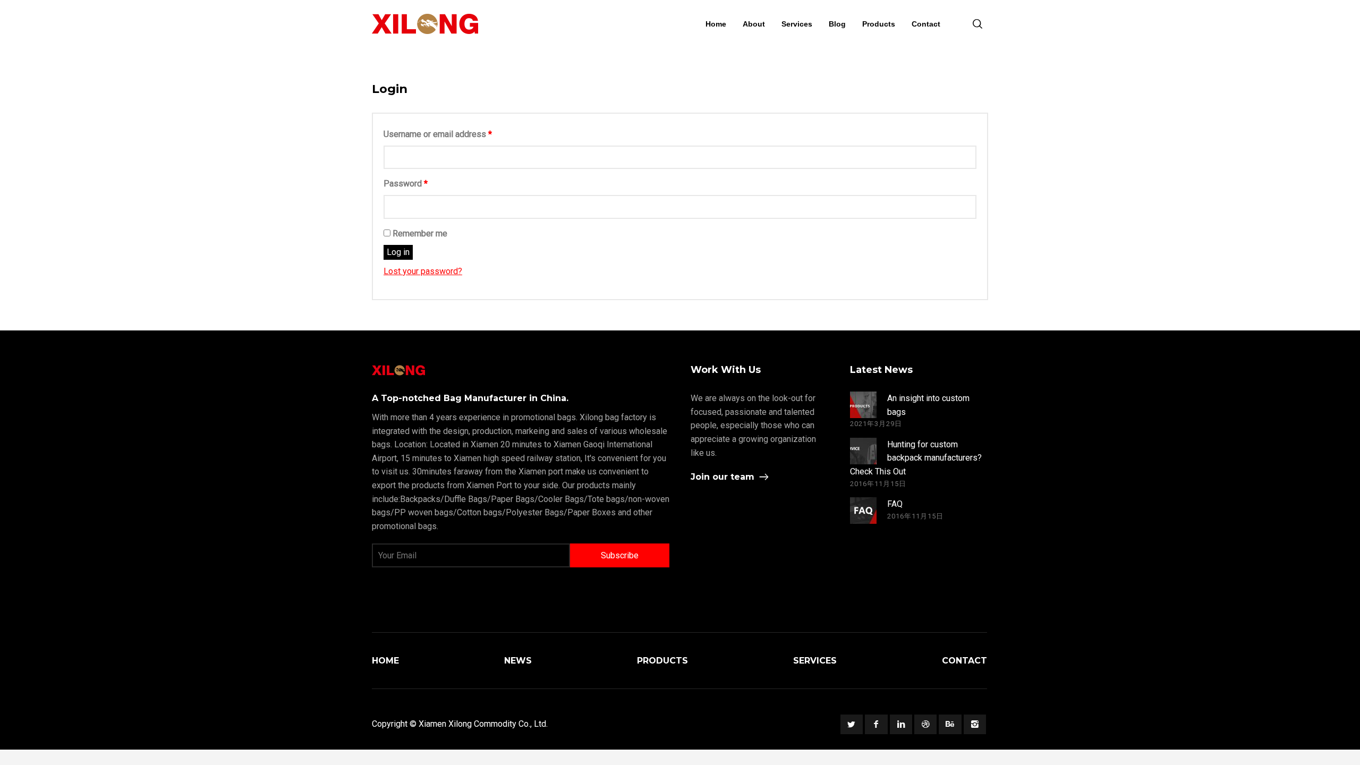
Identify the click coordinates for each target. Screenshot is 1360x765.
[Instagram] (975, 724)
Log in (398, 252)
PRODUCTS (662, 661)
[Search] (977, 24)
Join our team (722, 477)
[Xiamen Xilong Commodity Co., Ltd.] (425, 23)
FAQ (895, 504)
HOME (385, 661)
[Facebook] (876, 724)
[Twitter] (851, 724)
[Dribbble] (925, 724)
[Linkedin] (901, 724)
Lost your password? (423, 271)
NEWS (518, 661)
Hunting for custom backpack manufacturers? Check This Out (916, 458)
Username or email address (438, 134)
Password (406, 183)
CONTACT (964, 661)
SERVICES (815, 661)
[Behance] (950, 724)
